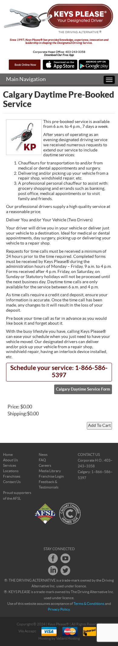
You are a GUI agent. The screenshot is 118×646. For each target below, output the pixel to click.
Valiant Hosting (68, 638)
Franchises (11, 476)
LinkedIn (53, 570)
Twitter (65, 570)
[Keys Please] (59, 19)
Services (9, 465)
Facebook (53, 558)
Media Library (50, 471)
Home (8, 454)
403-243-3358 (75, 52)
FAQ (42, 460)
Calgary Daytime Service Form (83, 389)
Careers (45, 465)
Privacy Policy (59, 609)
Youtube (65, 558)
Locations (10, 471)
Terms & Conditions (89, 603)
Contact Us (12, 482)
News (43, 454)
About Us (10, 460)
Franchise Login (51, 476)
